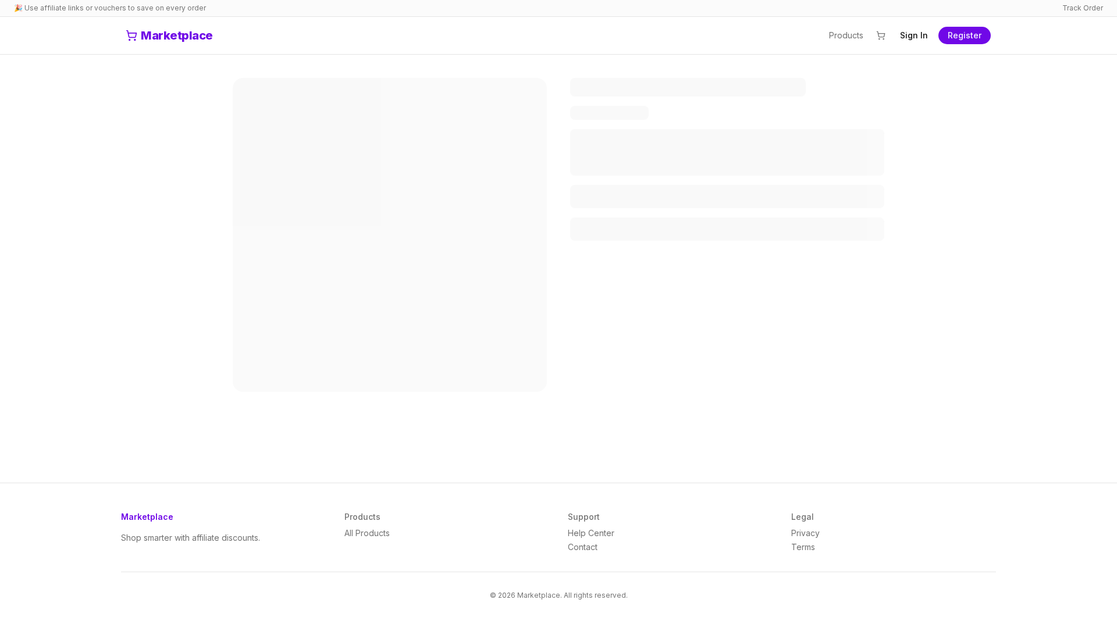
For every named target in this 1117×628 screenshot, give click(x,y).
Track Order (1082, 7)
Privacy (805, 533)
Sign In (914, 35)
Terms (803, 547)
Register (964, 35)
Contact (582, 547)
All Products (367, 533)
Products (846, 35)
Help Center (591, 533)
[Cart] (880, 35)
